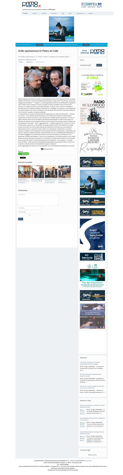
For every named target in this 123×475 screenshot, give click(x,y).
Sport (69, 14)
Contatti (90, 13)
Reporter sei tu (81, 13)
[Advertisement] (47, 236)
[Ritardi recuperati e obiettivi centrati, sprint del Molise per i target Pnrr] (24, 171)
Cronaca (34, 14)
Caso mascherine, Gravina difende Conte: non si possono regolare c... (51, 181)
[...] (86, 370)
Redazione (30, 62)
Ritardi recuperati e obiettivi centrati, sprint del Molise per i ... (23, 181)
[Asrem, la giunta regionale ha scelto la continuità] (38, 171)
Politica (24, 14)
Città (62, 14)
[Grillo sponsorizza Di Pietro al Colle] (47, 81)
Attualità (43, 14)
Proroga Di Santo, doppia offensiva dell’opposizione (64, 181)
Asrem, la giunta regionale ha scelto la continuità (38, 180)
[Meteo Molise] (92, 455)
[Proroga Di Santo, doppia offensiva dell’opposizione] (64, 171)
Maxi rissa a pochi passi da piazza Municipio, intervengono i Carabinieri (41, 44)
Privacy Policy (87, 460)
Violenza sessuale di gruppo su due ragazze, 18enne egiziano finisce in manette (90, 44)
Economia (53, 14)
